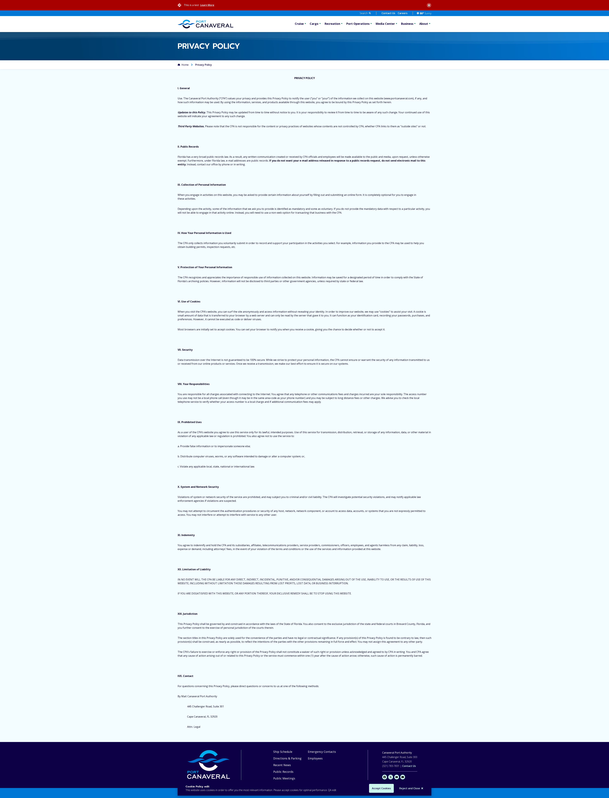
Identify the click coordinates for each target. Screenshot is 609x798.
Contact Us (388, 13)
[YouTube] (396, 777)
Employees (315, 758)
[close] (429, 5)
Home (185, 64)
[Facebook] (384, 777)
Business (407, 24)
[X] (390, 777)
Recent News (282, 765)
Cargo (314, 24)
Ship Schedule (282, 751)
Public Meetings (284, 778)
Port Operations (358, 24)
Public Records (283, 771)
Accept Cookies (381, 788)
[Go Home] (209, 765)
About (423, 24)
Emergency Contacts (322, 751)
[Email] (402, 777)
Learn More (207, 5)
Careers (402, 13)
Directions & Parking (287, 758)
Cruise (299, 24)
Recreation (332, 24)
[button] (365, 13)
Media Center (385, 24)
